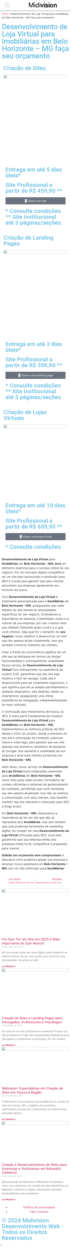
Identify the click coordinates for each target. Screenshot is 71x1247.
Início (5, 13)
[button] (7, 5)
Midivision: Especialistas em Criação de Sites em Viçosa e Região (32, 1090)
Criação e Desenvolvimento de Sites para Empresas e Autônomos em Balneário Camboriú (34, 1168)
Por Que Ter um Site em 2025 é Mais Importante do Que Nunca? (31, 941)
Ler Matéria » (9, 966)
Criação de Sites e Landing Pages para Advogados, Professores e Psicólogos (32, 1020)
